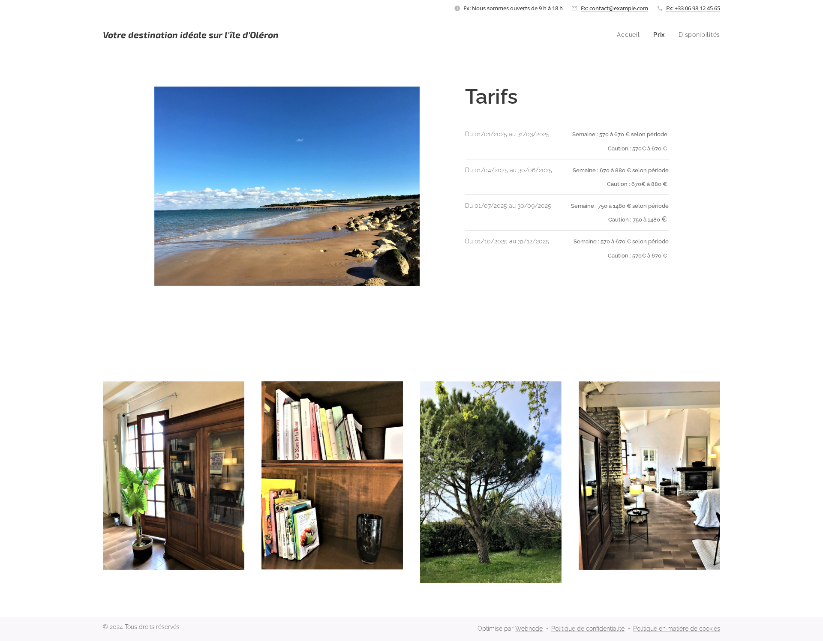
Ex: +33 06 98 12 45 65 (693, 8)
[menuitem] (630, 34)
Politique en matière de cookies (676, 628)
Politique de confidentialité (588, 628)
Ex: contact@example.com (614, 8)
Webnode (529, 628)
